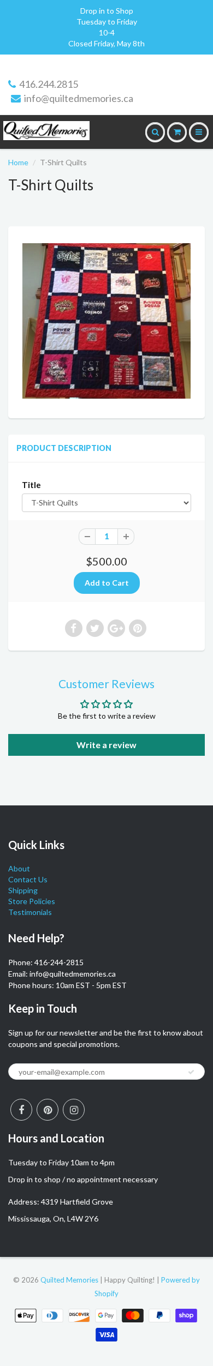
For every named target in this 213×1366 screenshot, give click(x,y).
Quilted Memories (69, 1279)
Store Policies (31, 901)
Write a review (106, 744)
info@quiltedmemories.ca (78, 98)
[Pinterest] (47, 1110)
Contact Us (28, 879)
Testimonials (30, 912)
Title (31, 485)
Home (18, 162)
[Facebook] (21, 1110)
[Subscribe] (191, 1072)
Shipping (23, 890)
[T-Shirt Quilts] (106, 320)
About (19, 868)
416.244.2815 (48, 84)
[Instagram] (74, 1110)
